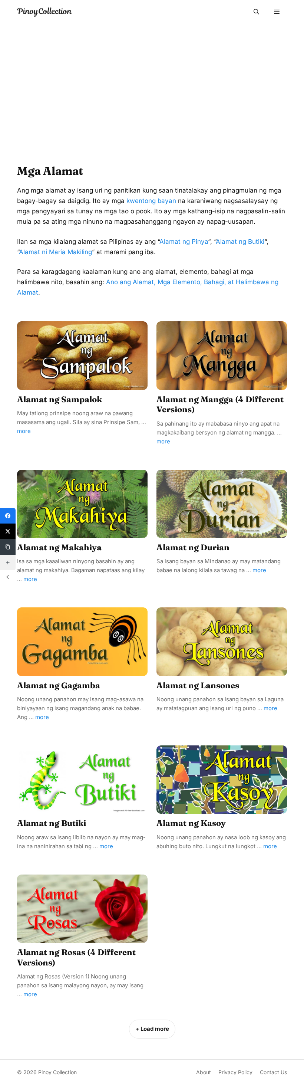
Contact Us (273, 1072)
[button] (256, 12)
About (203, 1072)
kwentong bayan (151, 200)
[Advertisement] (152, 80)
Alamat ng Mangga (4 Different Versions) (220, 404)
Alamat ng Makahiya (59, 547)
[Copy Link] (8, 547)
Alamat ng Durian (192, 547)
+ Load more (152, 1028)
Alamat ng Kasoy (191, 823)
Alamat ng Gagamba (58, 685)
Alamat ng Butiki (240, 241)
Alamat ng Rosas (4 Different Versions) (76, 957)
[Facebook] (8, 516)
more (24, 430)
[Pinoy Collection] (44, 12)
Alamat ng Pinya (183, 241)
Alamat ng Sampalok (59, 399)
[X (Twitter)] (8, 531)
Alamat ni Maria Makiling (55, 252)
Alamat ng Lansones (197, 685)
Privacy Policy (235, 1072)
